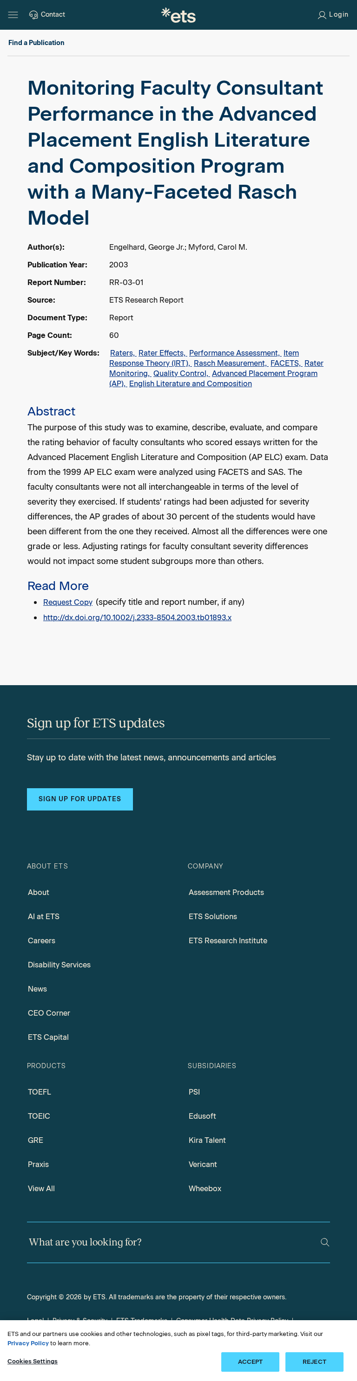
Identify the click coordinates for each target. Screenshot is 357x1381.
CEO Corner (49, 1013)
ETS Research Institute (228, 940)
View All (41, 1188)
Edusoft (202, 1116)
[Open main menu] (13, 14)
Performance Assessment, (235, 353)
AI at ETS (44, 916)
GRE (35, 1140)
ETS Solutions (213, 916)
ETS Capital (48, 1037)
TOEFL (39, 1092)
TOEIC (39, 1116)
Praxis (38, 1164)
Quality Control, (181, 373)
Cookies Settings (32, 1361)
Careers (41, 940)
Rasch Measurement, (231, 363)
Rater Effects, (163, 353)
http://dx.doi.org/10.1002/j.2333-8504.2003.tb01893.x (137, 617)
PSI (194, 1092)
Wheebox (205, 1188)
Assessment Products (226, 892)
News (37, 989)
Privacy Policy (28, 1343)
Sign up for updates (80, 799)
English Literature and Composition (190, 383)
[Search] (325, 1242)
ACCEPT (250, 1361)
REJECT (314, 1361)
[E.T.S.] (178, 15)
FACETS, (287, 363)
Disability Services (59, 964)
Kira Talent (207, 1140)
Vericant (203, 1164)
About (38, 892)
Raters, (123, 353)
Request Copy (68, 602)
